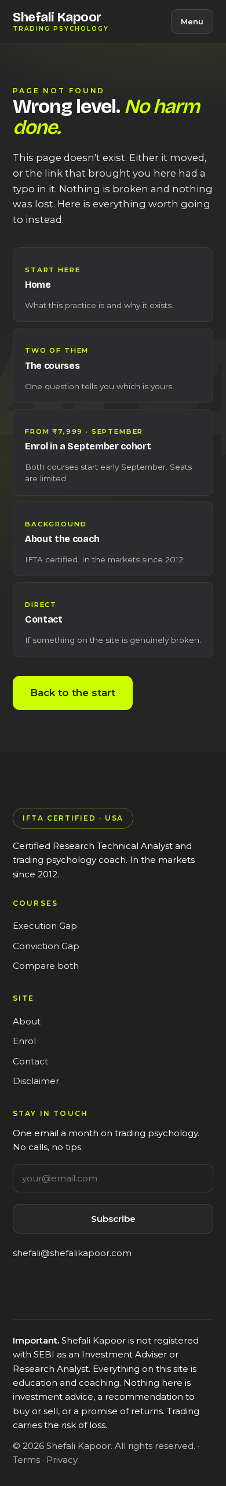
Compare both (46, 965)
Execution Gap (45, 925)
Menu (192, 21)
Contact (30, 1061)
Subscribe (113, 1218)
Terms (26, 1459)
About (27, 1021)
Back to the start (72, 692)
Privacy (62, 1459)
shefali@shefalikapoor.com (72, 1252)
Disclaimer (36, 1080)
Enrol (24, 1040)
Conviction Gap (46, 945)
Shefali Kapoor (61, 21)
